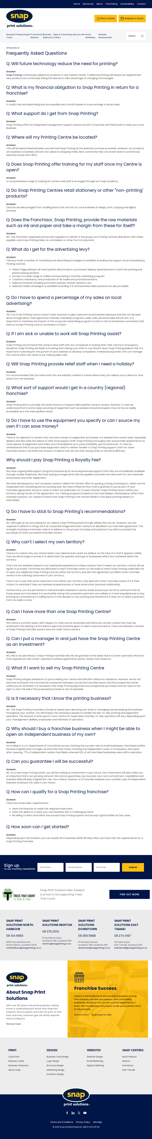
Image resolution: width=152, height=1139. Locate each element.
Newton (126, 1061)
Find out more (13, 1023)
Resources (88, 3)
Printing (19, 34)
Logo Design (53, 1061)
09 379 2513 (50, 931)
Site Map (97, 1122)
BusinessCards (10, 36)
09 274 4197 (122, 936)
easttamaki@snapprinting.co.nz (130, 947)
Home (77, 3)
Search (142, 36)
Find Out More (129, 894)
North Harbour (129, 1056)
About (99, 3)
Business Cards (16, 1061)
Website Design (95, 1056)
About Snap (14, 1070)
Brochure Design (55, 1065)
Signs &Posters (57, 36)
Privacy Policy (83, 1122)
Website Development (105, 36)
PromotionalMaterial (36, 36)
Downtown (127, 1065)
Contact (141, 3)
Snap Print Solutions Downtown (87, 925)
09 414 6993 (14, 936)
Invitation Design (55, 1074)
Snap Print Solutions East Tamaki (126, 925)
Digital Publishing (95, 1065)
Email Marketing (90, 36)
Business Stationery (18, 1065)
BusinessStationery (48, 36)
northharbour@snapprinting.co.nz (23, 947)
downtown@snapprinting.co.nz (94, 947)
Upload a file (79, 34)
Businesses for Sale (101, 1014)
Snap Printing (14, 75)
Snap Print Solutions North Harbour (19, 925)
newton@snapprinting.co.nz (56, 943)
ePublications (12, 47)
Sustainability (127, 3)
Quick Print (14, 1056)
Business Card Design (58, 1056)
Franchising (111, 3)
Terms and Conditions (61, 1122)
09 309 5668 (87, 936)
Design (26, 34)
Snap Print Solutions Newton (57, 923)
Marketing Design (56, 1070)
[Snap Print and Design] (22, 19)
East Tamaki (128, 1070)
